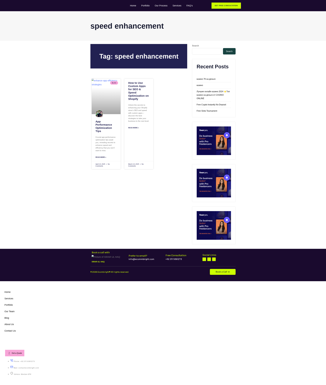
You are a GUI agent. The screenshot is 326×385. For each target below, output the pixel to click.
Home (133, 5)
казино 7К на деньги (206, 79)
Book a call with (101, 252)
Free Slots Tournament (207, 111)
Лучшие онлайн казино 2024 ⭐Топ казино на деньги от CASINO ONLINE (213, 94)
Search (195, 46)
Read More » (101, 157)
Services (177, 5)
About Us (9, 324)
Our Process (161, 5)
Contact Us (10, 331)
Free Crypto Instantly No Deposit (211, 105)
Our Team (9, 311)
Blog (6, 318)
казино (200, 85)
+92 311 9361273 (174, 259)
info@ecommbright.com (141, 259)
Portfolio (145, 5)
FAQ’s (189, 5)
